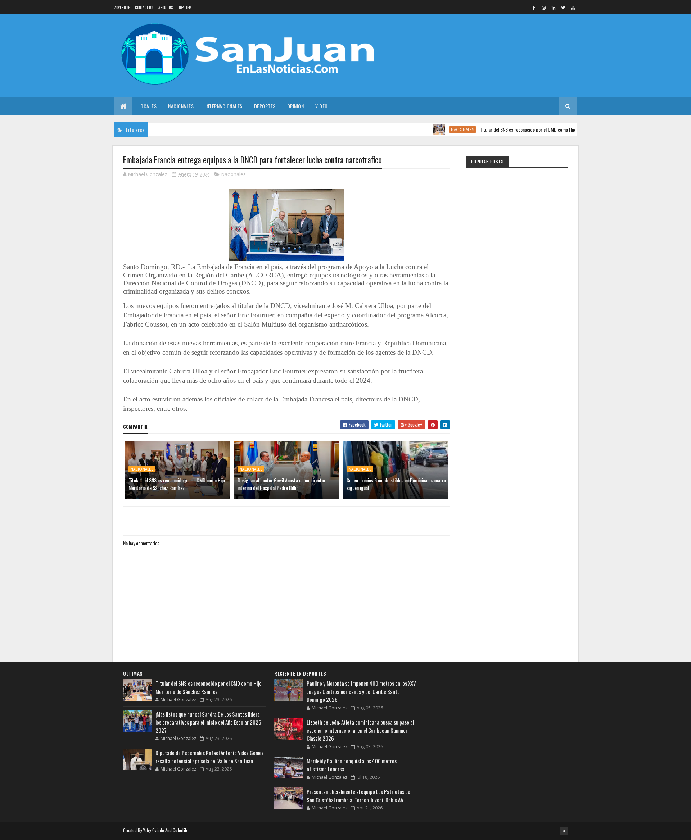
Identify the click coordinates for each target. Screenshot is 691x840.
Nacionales (181, 106)
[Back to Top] (564, 831)
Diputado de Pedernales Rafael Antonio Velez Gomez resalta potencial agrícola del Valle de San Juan (209, 757)
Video (321, 106)
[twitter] (563, 8)
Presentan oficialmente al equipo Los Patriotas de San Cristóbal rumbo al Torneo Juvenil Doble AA (358, 795)
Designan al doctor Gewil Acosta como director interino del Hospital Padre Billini (282, 483)
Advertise (122, 7)
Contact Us (144, 7)
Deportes (265, 106)
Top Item (185, 7)
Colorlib (180, 830)
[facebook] (534, 8)
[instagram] (544, 8)
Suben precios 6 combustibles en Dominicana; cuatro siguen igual (396, 483)
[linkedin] (553, 8)
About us (165, 7)
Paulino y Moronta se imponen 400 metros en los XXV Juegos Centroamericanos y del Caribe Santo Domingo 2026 (361, 691)
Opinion (295, 106)
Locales (147, 106)
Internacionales (224, 106)
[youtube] (573, 8)
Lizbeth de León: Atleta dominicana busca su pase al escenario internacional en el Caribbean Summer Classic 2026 (360, 730)
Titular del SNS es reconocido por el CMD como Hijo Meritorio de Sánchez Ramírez (541, 129)
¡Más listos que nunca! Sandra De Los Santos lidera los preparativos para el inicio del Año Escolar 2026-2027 (209, 722)
